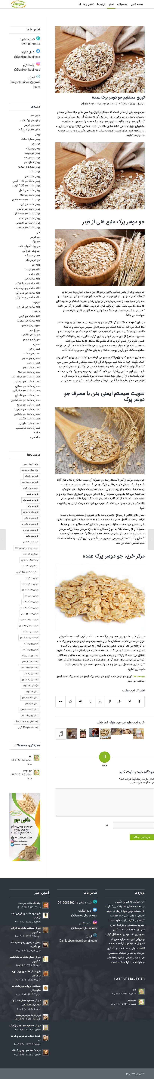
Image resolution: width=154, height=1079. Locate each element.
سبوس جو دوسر (31, 325)
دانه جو (36, 265)
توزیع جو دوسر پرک (100, 676)
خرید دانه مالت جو (30, 512)
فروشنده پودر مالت (30, 632)
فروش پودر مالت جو (30, 649)
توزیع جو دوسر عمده (121, 676)
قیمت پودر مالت (31, 673)
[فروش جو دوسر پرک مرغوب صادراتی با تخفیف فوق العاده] (60, 734)
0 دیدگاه (123, 104)
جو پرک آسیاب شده (29, 246)
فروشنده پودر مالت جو (29, 637)
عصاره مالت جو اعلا (29, 372)
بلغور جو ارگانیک (31, 476)
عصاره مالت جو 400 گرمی (27, 572)
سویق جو (34, 330)
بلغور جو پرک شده (30, 120)
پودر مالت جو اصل (29, 190)
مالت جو (35, 437)
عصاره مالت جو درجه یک (26, 376)
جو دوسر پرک (103, 104)
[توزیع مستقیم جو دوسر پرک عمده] (100, 59)
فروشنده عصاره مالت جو (28, 626)
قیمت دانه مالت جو (30, 661)
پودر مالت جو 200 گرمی (28, 727)
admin (84, 104)
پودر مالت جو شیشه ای (27, 213)
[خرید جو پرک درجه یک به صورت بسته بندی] (138, 733)
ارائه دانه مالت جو (31, 464)
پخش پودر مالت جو (30, 715)
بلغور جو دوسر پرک (29, 129)
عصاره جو (34, 349)
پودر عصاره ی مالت (29, 167)
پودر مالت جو (32, 176)
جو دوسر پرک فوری (30, 488)
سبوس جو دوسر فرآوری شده (26, 548)
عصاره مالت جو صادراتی (26, 390)
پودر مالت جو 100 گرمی (26, 181)
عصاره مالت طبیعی (29, 423)
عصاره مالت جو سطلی (27, 386)
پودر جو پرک (33, 148)
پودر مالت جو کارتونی (28, 223)
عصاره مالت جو (31, 367)
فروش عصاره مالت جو (29, 608)
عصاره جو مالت (31, 353)
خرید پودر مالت (32, 536)
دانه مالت (34, 274)
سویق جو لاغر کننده (30, 554)
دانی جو (129, 1073)
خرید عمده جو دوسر (30, 530)
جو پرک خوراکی (31, 251)
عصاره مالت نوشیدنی (28, 428)
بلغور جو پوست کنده (30, 482)
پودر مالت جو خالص (28, 209)
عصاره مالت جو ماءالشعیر (25, 400)
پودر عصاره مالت (30, 139)
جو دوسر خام (33, 260)
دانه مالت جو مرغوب (28, 320)
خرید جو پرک (33, 506)
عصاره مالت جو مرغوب (27, 409)
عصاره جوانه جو (31, 358)
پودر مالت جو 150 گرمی (26, 185)
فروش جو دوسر (32, 578)
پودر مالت (34, 171)
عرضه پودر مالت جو (30, 566)
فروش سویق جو (31, 596)
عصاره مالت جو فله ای (27, 395)
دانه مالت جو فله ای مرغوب (28, 309)
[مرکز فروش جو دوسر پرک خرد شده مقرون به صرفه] (116, 731)
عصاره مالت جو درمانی (27, 381)
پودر (37, 134)
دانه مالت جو (32, 278)
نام (107, 825)
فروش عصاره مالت (30, 602)
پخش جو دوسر (32, 691)
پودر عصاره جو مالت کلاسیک (26, 721)
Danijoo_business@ (27, 57)
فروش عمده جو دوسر (29, 613)
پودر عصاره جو (32, 162)
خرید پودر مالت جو (30, 542)
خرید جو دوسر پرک (30, 500)
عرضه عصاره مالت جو (29, 560)
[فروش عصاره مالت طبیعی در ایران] (94, 732)
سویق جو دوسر (31, 339)
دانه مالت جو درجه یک (27, 288)
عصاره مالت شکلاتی (28, 418)
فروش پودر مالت (31, 643)
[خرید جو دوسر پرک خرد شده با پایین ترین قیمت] (127, 731)
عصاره (36, 344)
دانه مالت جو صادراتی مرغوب (27, 300)
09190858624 (30, 44)
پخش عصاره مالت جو (29, 709)
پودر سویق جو (32, 157)
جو (111, 104)
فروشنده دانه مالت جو (29, 620)
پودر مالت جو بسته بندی (26, 199)
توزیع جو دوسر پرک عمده (76, 676)
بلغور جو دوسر (32, 125)
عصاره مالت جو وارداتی (27, 414)
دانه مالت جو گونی (29, 316)
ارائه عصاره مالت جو (30, 470)
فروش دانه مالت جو (30, 590)
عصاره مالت (33, 362)
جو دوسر (35, 237)
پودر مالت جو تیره (30, 204)
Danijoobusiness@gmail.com (25, 84)
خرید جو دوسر (32, 494)
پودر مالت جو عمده (29, 218)
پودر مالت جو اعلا (30, 195)
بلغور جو (35, 115)
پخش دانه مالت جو (30, 697)
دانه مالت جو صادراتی (27, 293)
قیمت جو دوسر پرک (30, 655)
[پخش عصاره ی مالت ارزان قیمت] (83, 733)
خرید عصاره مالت (31, 518)
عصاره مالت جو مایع (28, 404)
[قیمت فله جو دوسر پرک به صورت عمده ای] (105, 733)
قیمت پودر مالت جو (30, 679)
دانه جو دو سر (32, 269)
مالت (37, 432)
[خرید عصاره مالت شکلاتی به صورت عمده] (71, 733)
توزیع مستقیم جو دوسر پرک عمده (118, 97)
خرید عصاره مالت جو (29, 524)
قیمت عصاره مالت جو (29, 667)
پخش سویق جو (31, 703)
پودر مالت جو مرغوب (28, 227)
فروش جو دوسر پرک (30, 584)
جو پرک (36, 241)
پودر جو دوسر (32, 153)
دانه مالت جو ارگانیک (28, 283)
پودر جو (35, 143)
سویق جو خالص (31, 334)
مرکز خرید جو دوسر (30, 685)
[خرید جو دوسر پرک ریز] (151, 539)
